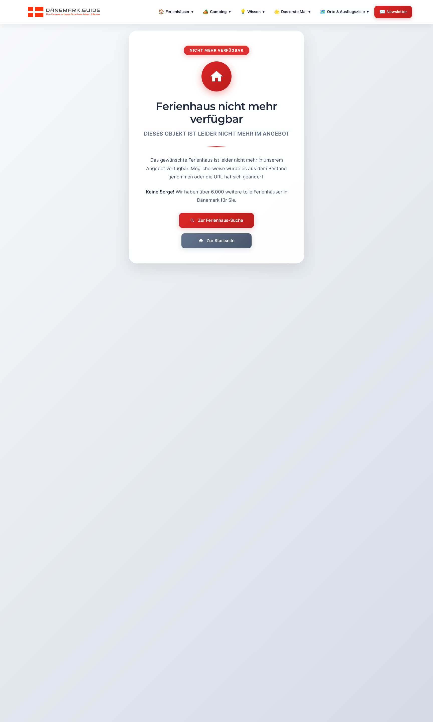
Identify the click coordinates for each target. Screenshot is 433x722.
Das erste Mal (292, 12)
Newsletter (393, 12)
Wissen (252, 12)
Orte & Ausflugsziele (344, 12)
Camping (217, 12)
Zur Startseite (220, 240)
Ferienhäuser (176, 12)
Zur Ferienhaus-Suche (220, 220)
